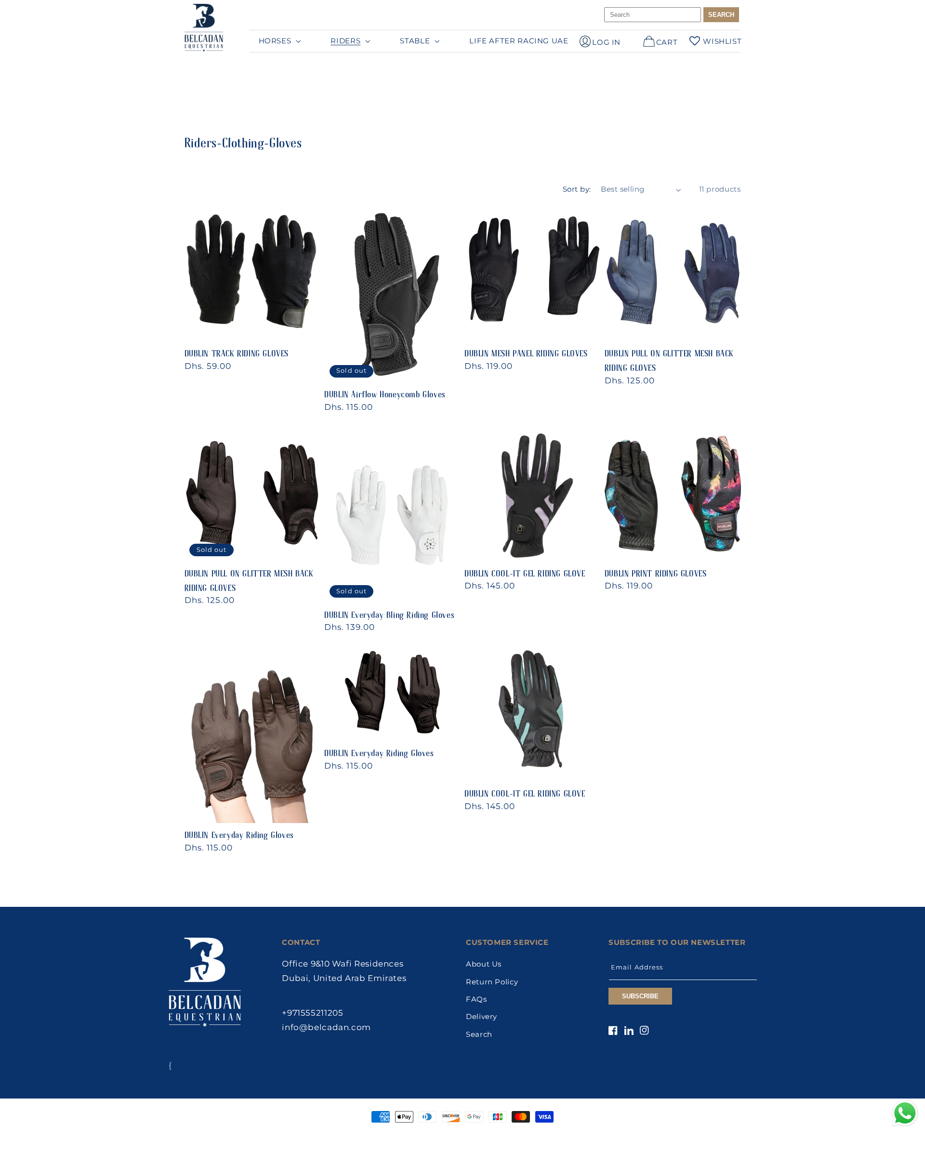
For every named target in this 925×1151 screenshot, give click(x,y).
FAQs (476, 999)
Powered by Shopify (505, 1135)
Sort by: (577, 189)
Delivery (481, 1016)
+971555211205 (312, 1013)
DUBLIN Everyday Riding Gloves (239, 831)
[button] (278, 41)
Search (479, 1034)
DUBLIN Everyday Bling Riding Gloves (389, 610)
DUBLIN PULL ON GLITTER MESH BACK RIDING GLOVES (669, 356)
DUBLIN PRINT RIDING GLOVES (656, 569)
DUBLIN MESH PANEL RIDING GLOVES (526, 349)
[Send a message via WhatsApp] (905, 1113)
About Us (484, 964)
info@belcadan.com (326, 1027)
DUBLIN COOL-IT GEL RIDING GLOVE (524, 569)
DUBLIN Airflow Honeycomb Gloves (385, 390)
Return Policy (492, 982)
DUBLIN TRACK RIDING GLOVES (237, 349)
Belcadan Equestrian (444, 1135)
